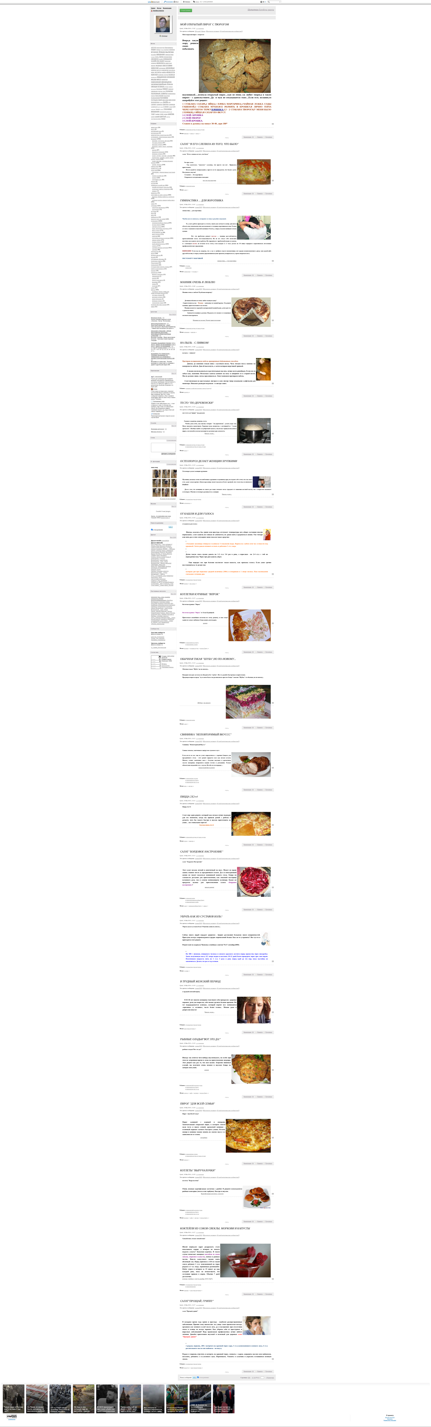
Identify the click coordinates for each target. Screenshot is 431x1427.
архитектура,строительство (160, 135)
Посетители (165, 665)
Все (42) (173, 594)
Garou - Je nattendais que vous (161, 516)
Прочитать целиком (213, 31)
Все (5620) (172, 314)
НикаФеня (164, 619)
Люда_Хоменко (156, 617)
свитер (165, 104)
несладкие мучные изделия (161, 238)
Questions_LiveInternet (158, 640)
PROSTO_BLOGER (166, 552)
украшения (155, 276)
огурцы (166, 86)
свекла (205, 906)
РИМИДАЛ (169, 576)
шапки (153, 116)
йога (152, 213)
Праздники (154, 263)
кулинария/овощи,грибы (191, 902)
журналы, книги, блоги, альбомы (162, 146)
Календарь (270, 1377)
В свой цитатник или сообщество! (230, 31)
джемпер (155, 59)
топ (171, 111)
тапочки (153, 109)
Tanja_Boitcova (167, 554)
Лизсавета (170, 614)
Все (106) (173, 537)
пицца (185, 841)
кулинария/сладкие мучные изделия (194, 129)
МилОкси (164, 617)
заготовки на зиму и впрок (159, 195)
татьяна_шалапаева (157, 624)
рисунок (172, 100)
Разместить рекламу (390, 1420)
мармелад (154, 77)
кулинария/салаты (190, 186)
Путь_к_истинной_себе (158, 576)
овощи (154, 86)
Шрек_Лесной (168, 585)
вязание (161, 54)
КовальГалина (155, 613)
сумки (170, 106)
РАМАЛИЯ (170, 619)
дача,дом (154, 170)
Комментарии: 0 (165, 517)
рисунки (165, 100)
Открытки (156, 414)
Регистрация (169, 1)
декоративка (168, 57)
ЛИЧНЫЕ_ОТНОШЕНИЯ (159, 568)
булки (162, 49)
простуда (186, 1367)
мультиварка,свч (157, 232)
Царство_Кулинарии (157, 637)
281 (249, 1377)
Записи (153, 8)
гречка (153, 57)
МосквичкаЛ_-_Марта (158, 574)
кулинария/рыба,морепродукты (193, 1085)
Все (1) (174, 506)
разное (153, 270)
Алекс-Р (168, 557)
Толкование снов (158, 401)
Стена (155, 389)
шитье (163, 116)
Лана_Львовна (162, 614)
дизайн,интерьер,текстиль (160, 187)
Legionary (158, 550)
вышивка (153, 54)
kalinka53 (172, 605)
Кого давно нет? (156, 544)
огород (161, 86)
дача (161, 57)
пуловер (164, 98)
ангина (186, 583)
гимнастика (169, 54)
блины (158, 49)
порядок (186, 392)
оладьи (186, 1093)
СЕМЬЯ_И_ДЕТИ (156, 582)
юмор (163, 119)
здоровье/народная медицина (193, 499)
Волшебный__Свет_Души (159, 561)
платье (160, 91)
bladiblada (154, 605)
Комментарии (167, 8)
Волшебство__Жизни (158, 563)
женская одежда (157, 144)
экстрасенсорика (156, 118)
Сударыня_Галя (168, 584)
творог (158, 109)
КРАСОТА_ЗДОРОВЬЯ (158, 566)
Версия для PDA (390, 1417)
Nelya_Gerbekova (167, 550)
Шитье (153, 290)
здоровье (170, 68)
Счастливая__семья (157, 585)
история (153, 211)
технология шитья (164, 111)
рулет (161, 102)
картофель (172, 70)
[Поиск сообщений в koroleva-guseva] (171, 527)
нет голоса (192, 583)
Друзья (159, 8)
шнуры (168, 116)
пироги (170, 89)
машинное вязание (166, 77)
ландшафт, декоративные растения (163, 172)
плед (164, 91)
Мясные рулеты (156, 432)
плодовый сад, (156, 179)
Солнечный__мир (157, 584)
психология (155, 98)
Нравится (260, 137)
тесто (161, 109)
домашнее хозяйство (158, 185)
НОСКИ (153, 47)
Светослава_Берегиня (158, 579)
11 (253, 1377)
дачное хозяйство (158, 176)
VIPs (171, 603)
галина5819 (165, 540)
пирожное (154, 91)
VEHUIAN (167, 603)
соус (162, 106)
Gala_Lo (165, 547)
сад (169, 102)
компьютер (154, 217)
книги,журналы (157, 299)
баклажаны (169, 47)
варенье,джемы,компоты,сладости (163, 197)
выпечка (169, 52)
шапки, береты (157, 164)
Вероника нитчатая (157, 429)
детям (153, 183)
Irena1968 (154, 603)
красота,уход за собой (158, 219)
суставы (186, 971)
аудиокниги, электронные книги (161, 137)
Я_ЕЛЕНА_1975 (156, 622)
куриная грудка (163, 75)
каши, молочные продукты (160, 228)
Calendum (162, 602)
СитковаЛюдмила (168, 582)
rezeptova (169, 606)
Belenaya (163, 546)
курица (172, 75)
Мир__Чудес (163, 572)
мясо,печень (156, 234)
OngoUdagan (155, 552)
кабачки (153, 70)
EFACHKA (159, 547)
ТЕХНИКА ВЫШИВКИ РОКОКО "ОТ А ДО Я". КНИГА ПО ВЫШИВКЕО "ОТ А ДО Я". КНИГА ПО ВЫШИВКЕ (163, 344)
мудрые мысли (156, 255)
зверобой (168, 563)
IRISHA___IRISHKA (169, 549)
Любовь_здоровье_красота (159, 571)
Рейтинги (187, 1)
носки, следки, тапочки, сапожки (162, 156)
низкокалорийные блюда (162, 84)
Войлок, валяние (157, 274)
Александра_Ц (156, 558)
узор (161, 114)
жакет (162, 61)
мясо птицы (156, 230)
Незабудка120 (155, 619)
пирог (165, 89)
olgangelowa (162, 606)
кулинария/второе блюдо (192, 642)
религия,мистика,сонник (158, 305)
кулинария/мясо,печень (191, 778)
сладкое (172, 104)
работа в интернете (157, 269)
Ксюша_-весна (165, 613)
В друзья (164, 36)
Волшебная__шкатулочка (159, 560)
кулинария (154, 221)
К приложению (171, 440)
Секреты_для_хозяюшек (159, 580)
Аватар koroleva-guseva (162, 24)
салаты (159, 104)
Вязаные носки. (156, 318)
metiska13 (154, 606)
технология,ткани (157, 303)
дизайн (161, 59)
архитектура (160, 47)
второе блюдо (158, 52)
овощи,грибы (156, 240)
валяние (166, 49)
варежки (172, 49)
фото (152, 129)
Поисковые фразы (168, 667)
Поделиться (268, 137)
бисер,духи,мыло (157, 280)
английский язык (156, 131)
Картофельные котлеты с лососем (212, 1194)
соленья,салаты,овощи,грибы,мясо (163, 200)
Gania (170, 547)
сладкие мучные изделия (160, 248)
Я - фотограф (157, 376)
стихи (165, 107)
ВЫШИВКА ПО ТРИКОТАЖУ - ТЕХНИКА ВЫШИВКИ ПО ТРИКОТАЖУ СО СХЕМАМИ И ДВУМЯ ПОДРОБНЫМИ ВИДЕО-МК (162, 356)
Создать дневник (185, 10)
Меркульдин (155, 572)
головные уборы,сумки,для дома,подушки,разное (160, 292)
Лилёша (168, 566)
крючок (154, 74)
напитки (165, 79)
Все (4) (174, 373)
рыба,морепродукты (158, 244)
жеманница (165, 622)
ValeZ (158, 555)
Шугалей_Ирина (200, 31)
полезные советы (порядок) (161, 189)
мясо (159, 79)
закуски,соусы (156, 227)
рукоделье (155, 102)
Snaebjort (161, 603)
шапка (171, 114)
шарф (157, 116)
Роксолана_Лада (156, 577)
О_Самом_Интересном (158, 647)
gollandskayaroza (163, 605)
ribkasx (153, 608)
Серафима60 (155, 621)
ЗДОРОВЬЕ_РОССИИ (158, 565)
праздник (167, 96)
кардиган (165, 70)
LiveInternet (154, 2)
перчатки (153, 89)
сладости (154, 107)
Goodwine (159, 549)
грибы (157, 57)
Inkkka (168, 602)
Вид (264, 2)
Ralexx (153, 554)
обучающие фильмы (157, 259)
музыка (153, 257)
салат (153, 104)
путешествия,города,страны (160, 267)
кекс (152, 72)
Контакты (390, 1419)
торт (153, 114)
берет (153, 49)
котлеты (158, 72)
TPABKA (153, 555)
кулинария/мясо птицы (191, 644)
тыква (157, 114)
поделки (169, 91)
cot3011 (153, 547)
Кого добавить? (167, 544)
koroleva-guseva (152, 11)
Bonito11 (168, 546)
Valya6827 (163, 555)
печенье (159, 89)
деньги (153, 181)
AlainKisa (170, 600)
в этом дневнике (158, 530)
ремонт (154, 191)
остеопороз (187, 503)
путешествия (156, 100)
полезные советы (159, 93)
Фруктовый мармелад (158, 323)
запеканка (162, 68)
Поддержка (261, 2)
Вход (177, 1)
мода (153, 79)
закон (153, 204)
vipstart (163, 557)
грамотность (155, 168)
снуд (159, 106)
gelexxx (153, 549)
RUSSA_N (159, 554)
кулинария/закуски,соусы (192, 782)
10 (254, 1377)
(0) (163, 318)
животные (168, 63)
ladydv (153, 550)
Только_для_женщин (157, 638)
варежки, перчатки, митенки (161, 141)
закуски (155, 68)
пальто (171, 86)
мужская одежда (157, 154)
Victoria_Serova (156, 557)
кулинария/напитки (190, 1286)
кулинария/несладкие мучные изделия (195, 446)
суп (174, 107)
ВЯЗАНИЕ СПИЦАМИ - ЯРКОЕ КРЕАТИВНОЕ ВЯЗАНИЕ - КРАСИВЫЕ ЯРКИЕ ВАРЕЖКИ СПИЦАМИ (161, 333)
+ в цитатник (200, 28)
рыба (165, 102)
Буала (163, 558)
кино (152, 215)
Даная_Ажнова (156, 611)
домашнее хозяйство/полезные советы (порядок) (198, 388)
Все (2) (174, 426)
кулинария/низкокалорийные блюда (194, 900)
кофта (164, 72)
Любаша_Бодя (156, 569)
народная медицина (161, 82)
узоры (166, 114)
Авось (197, 1)
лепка (154, 284)
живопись (161, 63)
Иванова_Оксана (166, 611)
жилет (153, 65)
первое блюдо (156, 242)
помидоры (171, 93)
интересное (155, 133)
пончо (153, 96)
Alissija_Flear (155, 546)
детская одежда (157, 143)
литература (155, 251)
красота (171, 72)
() (253, 137)
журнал (159, 65)
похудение (159, 96)
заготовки (167, 65)
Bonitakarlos (155, 602)
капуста (159, 70)
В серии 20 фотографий (168, 499)
